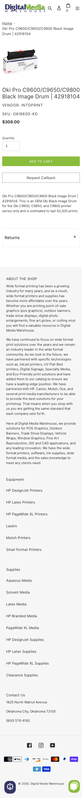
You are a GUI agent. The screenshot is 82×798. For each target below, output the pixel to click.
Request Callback (41, 178)
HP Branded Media (21, 616)
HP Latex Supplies (21, 651)
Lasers (11, 526)
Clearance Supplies (22, 675)
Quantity (8, 138)
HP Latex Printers (20, 502)
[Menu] (77, 8)
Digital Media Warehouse (47, 783)
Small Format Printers (24, 549)
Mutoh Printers (18, 538)
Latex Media (16, 604)
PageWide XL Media (22, 628)
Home (7, 23)
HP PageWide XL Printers (26, 514)
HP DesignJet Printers (24, 490)
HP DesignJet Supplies (25, 639)
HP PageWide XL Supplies (27, 663)
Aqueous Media (19, 580)
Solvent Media (18, 592)
